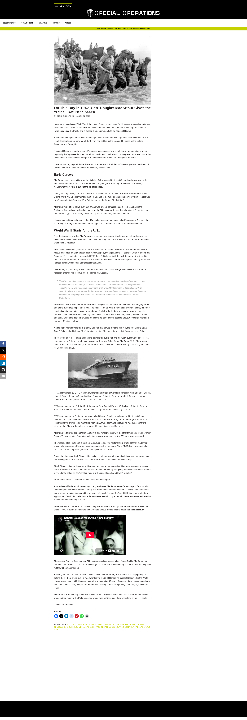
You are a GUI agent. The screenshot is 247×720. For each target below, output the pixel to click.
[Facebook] (3, 344)
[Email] (3, 376)
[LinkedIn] (3, 363)
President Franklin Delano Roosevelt (115, 627)
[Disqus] (102, 666)
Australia (72, 624)
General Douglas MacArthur (109, 624)
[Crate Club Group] (123, 709)
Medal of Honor (87, 627)
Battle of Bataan (86, 624)
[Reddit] (3, 357)
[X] (3, 350)
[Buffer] (3, 369)
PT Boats (139, 627)
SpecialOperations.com (123, 13)
